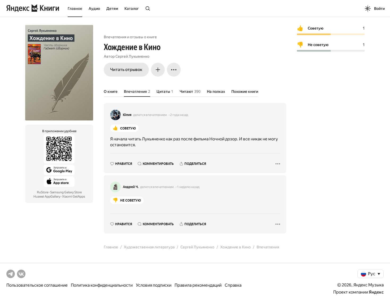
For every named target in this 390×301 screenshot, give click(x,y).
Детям (112, 8)
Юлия (127, 115)
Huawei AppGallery (46, 196)
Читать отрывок (126, 69)
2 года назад (179, 115)
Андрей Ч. (130, 187)
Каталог (131, 8)
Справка (233, 285)
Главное (75, 8)
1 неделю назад (188, 187)
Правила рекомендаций (198, 285)
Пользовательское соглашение (37, 285)
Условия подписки (153, 285)
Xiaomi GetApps (73, 196)
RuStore (42, 192)
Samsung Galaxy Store (66, 192)
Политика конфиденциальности (102, 285)
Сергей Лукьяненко (132, 56)
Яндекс (376, 292)
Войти (379, 8)
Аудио (94, 8)
